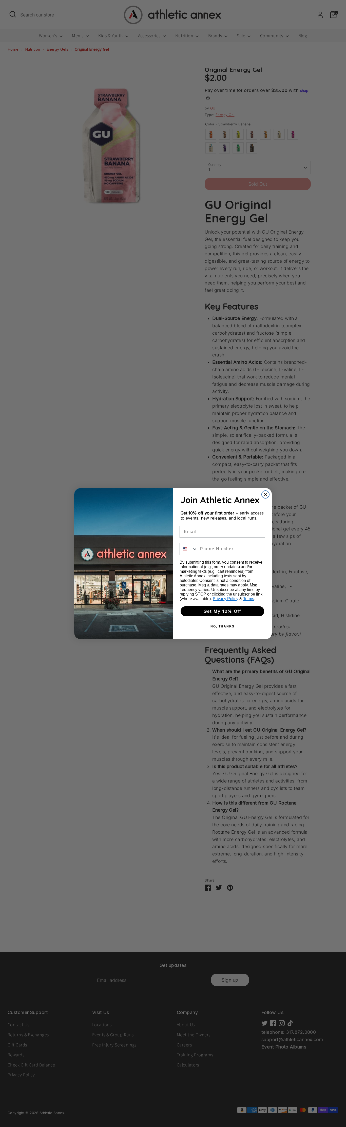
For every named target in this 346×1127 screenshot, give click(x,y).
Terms (248, 599)
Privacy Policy (225, 599)
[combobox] (189, 549)
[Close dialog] (265, 494)
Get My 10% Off (222, 611)
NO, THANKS (222, 626)
